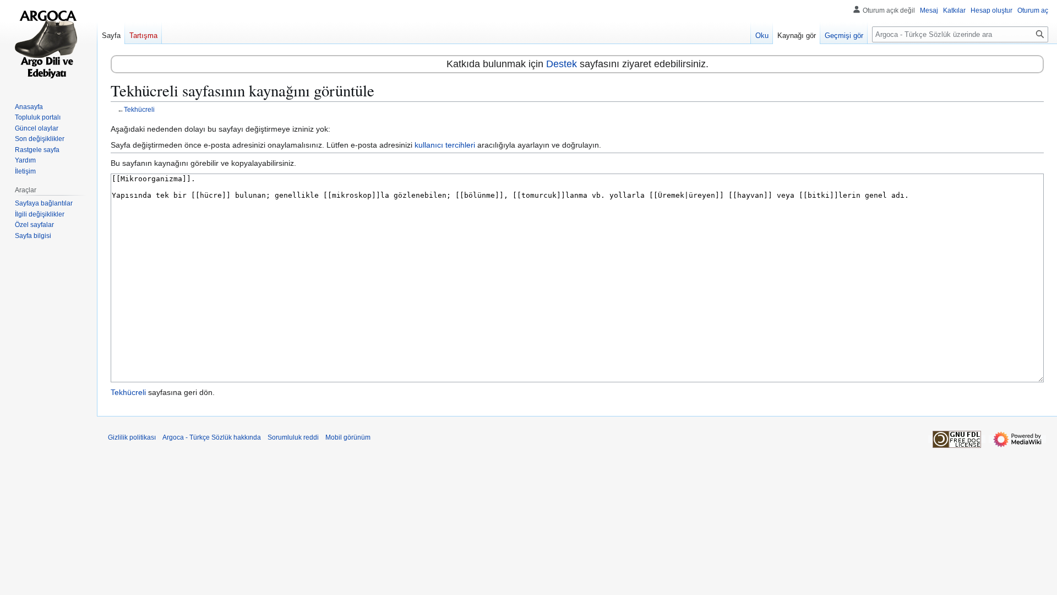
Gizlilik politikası (132, 437)
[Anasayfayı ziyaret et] (48, 44)
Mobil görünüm (348, 437)
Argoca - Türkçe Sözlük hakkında (211, 437)
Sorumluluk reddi (293, 437)
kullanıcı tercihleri (445, 144)
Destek (561, 63)
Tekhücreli (139, 109)
